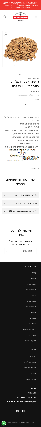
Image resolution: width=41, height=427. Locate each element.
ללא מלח (32, 324)
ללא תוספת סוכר (29, 329)
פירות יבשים (31, 284)
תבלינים (33, 318)
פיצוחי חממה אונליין (13, 423)
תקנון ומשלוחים (30, 362)
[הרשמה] (8, 251)
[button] (36, 17)
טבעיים (33, 295)
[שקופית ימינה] (15, 74)
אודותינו (33, 373)
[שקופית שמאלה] (25, 74)
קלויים (34, 273)
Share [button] (33, 169)
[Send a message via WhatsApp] (3, 423)
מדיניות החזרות (30, 368)
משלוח (30, 95)
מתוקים (33, 278)
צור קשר (33, 356)
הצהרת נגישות (30, 379)
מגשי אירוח (32, 335)
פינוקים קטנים (30, 341)
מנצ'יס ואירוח (31, 290)
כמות (37, 99)
